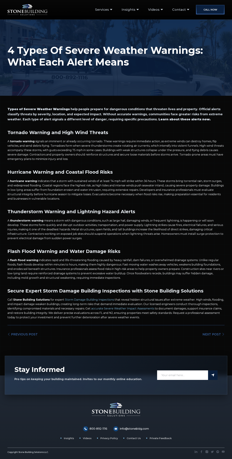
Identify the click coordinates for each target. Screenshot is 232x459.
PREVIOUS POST (24, 334)
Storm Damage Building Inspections (89, 299)
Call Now (210, 9)
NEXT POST (212, 334)
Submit (213, 375)
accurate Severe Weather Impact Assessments (122, 308)
